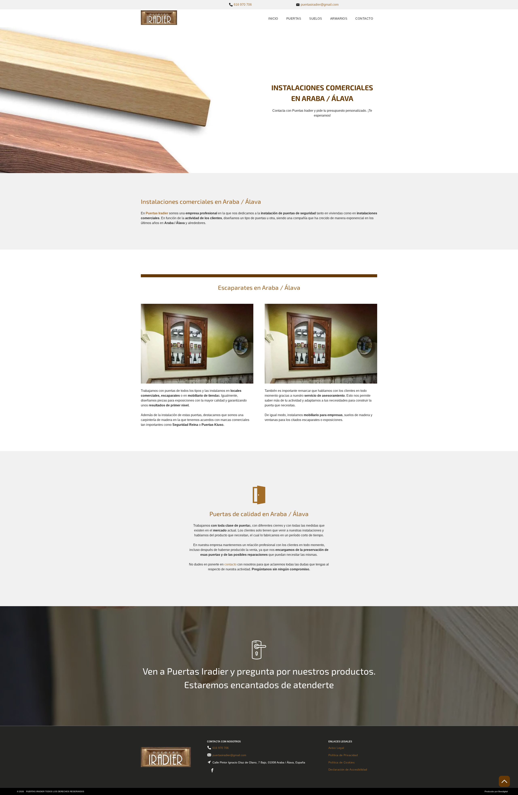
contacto (230, 564)
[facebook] (212, 770)
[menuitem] (273, 18)
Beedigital (503, 791)
